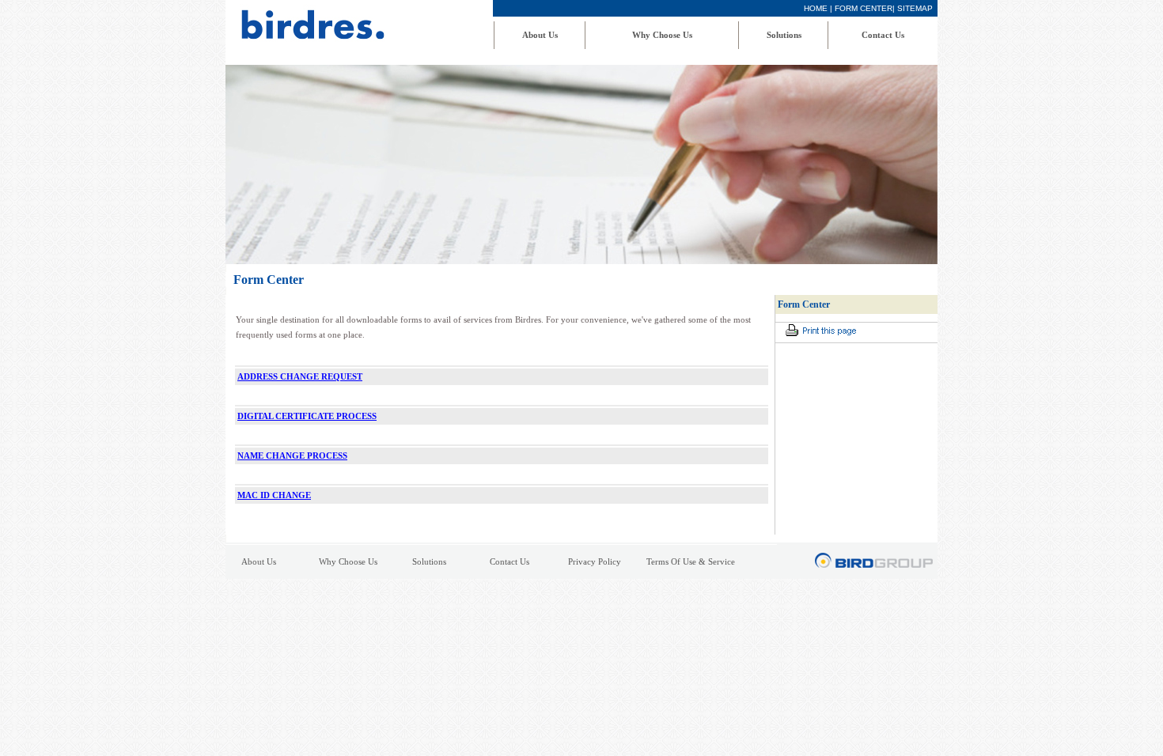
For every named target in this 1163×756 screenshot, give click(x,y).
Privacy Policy (594, 562)
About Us (540, 35)
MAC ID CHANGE (274, 495)
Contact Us (883, 35)
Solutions (784, 35)
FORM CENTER (863, 8)
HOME (816, 8)
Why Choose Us (662, 35)
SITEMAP (915, 8)
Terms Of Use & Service (690, 562)
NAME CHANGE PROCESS (292, 455)
